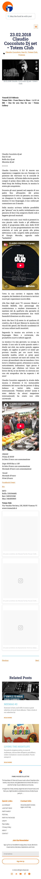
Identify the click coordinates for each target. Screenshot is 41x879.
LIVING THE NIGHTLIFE (17, 746)
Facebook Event (8, 482)
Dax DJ (24, 52)
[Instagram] (12, 874)
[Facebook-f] (25, 874)
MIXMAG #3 (10, 704)
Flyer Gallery (5, 824)
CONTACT (5, 833)
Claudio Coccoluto (13, 52)
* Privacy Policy (6, 827)
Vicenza (21, 55)
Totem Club (32, 52)
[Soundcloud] (16, 874)
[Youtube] (21, 874)
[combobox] (20, 16)
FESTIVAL (5, 814)
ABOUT (4, 830)
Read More (8, 717)
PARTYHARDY (6, 811)
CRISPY (4, 821)
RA (3, 486)
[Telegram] (29, 874)
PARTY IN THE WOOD (8, 818)
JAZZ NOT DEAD (7, 808)
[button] (36, 27)
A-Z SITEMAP (6, 805)
